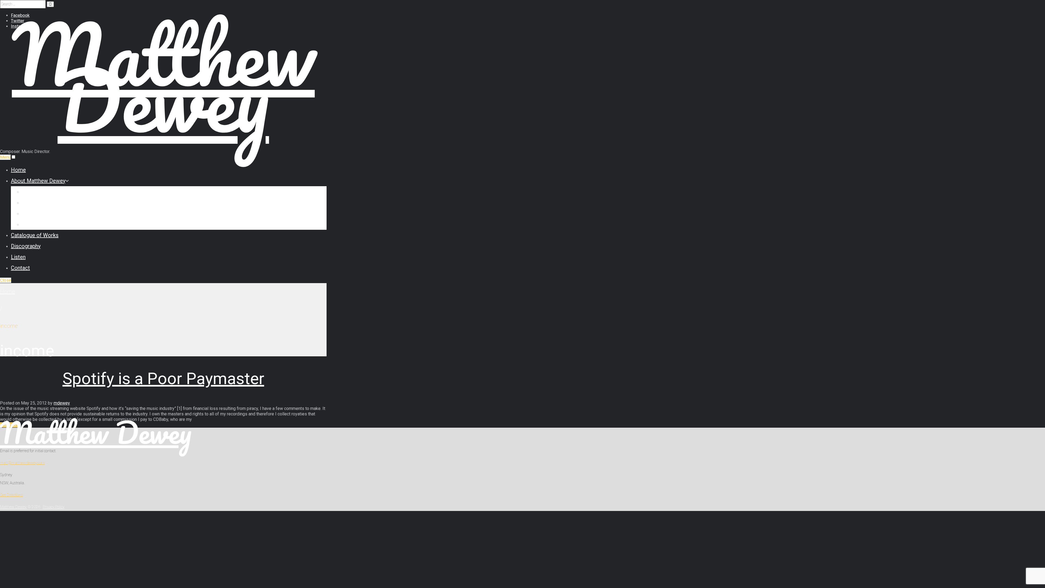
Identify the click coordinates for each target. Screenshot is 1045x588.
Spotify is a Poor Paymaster (163, 378)
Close (5, 280)
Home (18, 170)
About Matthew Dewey (38, 180)
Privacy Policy (53, 507)
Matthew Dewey (96, 432)
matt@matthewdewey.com (22, 463)
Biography (34, 191)
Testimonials (37, 224)
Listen (18, 257)
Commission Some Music (53, 202)
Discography (26, 246)
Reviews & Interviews (47, 213)
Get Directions (11, 495)
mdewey (62, 403)
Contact (20, 268)
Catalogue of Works (35, 235)
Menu (5, 157)
